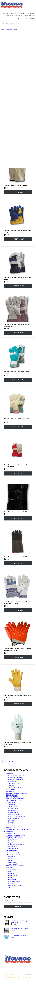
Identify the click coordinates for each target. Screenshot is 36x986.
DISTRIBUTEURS (12, 797)
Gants (10, 877)
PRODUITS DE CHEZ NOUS (15, 835)
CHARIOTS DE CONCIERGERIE (16, 793)
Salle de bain (12, 846)
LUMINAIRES (10, 826)
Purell (10, 860)
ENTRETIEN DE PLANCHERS (16, 801)
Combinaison (12, 875)
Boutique (9, 29)
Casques (11, 873)
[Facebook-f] (18, 981)
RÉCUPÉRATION (11, 850)
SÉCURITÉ (9, 868)
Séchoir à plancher (14, 824)
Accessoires (12, 870)
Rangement (12, 781)
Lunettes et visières (14, 881)
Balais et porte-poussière (16, 776)
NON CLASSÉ (10, 828)
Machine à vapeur (13, 818)
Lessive (10, 841)
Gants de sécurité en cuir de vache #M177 (16, 185)
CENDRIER (10, 791)
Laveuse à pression (14, 814)
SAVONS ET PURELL (13, 854)
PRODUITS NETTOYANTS (14, 837)
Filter (18, 906)
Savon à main (12, 862)
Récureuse (11, 822)
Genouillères (12, 879)
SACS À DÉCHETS (12, 852)
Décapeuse (12, 810)
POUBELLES (10, 833)
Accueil (3, 29)
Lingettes (11, 843)
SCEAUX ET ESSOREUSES (15, 866)
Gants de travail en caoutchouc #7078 (15, 557)
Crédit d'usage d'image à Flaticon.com (18, 977)
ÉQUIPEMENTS (11, 803)
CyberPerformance (10, 975)
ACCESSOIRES (11, 774)
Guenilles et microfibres (15, 779)
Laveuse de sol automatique (17, 816)
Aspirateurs (11, 804)
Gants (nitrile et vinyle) (15, 777)
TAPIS (8, 887)
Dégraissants (12, 839)
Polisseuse (11, 820)
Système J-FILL (13, 848)
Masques (11, 883)
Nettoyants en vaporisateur (16, 845)
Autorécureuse (12, 806)
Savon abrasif (12, 864)
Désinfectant (12, 856)
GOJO (10, 858)
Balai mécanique (13, 808)
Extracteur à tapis (13, 812)
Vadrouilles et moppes (15, 787)
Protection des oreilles (15, 885)
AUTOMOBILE (10, 789)
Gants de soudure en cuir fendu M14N (15, 512)
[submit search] (32, 23)
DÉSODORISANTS (12, 795)
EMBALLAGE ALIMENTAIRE (15, 799)
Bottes (10, 871)
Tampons (11, 785)
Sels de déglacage (14, 783)
